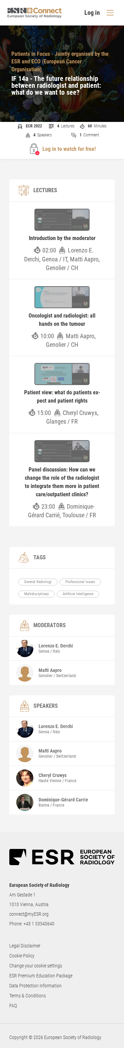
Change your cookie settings (35, 965)
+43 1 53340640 (38, 923)
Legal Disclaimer (24, 945)
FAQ (13, 1005)
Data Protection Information (35, 985)
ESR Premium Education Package (40, 975)
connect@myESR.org (29, 914)
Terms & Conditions (27, 995)
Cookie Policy (21, 955)
